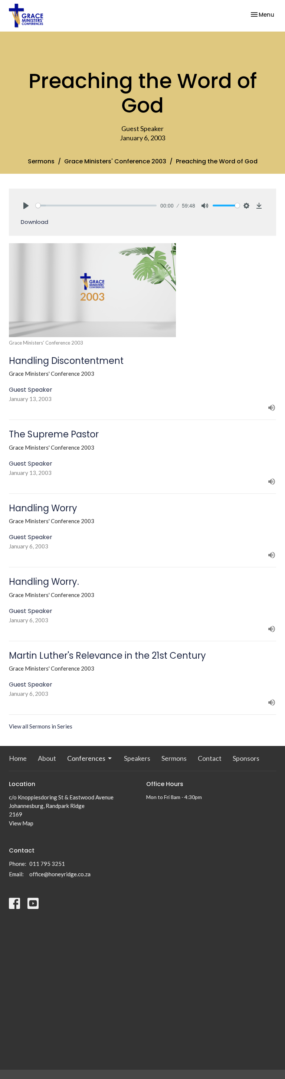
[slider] (96, 205)
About (47, 758)
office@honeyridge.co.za (60, 874)
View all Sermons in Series (40, 726)
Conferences (86, 758)
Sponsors (246, 758)
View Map (21, 823)
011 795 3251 (47, 863)
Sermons (41, 161)
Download (34, 222)
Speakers (137, 758)
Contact (210, 758)
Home (18, 758)
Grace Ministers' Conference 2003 (115, 161)
